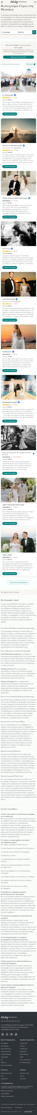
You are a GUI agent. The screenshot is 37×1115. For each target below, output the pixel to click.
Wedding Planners (6, 1051)
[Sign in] (35, 2)
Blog (2, 1076)
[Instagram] (2, 1034)
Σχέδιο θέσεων (24, 1054)
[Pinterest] (11, 1034)
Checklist (22, 1046)
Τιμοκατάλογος (5, 1093)
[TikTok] (16, 1034)
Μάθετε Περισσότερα (7, 1091)
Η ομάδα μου (23, 1049)
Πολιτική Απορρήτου (7, 1107)
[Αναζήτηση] (34, 32)
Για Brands (23, 1078)
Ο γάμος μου (23, 1043)
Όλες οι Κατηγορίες (6, 1065)
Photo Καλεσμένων (25, 1060)
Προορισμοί (4, 1078)
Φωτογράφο (6, 32)
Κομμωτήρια (4, 1057)
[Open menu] (2, 2)
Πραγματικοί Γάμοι (6, 1073)
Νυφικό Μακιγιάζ (6, 1054)
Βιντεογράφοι (5, 1046)
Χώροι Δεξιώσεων (6, 1049)
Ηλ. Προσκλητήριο (25, 1062)
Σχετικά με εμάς (24, 1073)
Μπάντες (3, 1062)
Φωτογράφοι (4, 1043)
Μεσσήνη (21, 32)
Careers (22, 1076)
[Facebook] (7, 1034)
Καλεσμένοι (23, 1051)
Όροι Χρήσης (18, 1107)
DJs (2, 1060)
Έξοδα (21, 1057)
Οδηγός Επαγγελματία (7, 1096)
